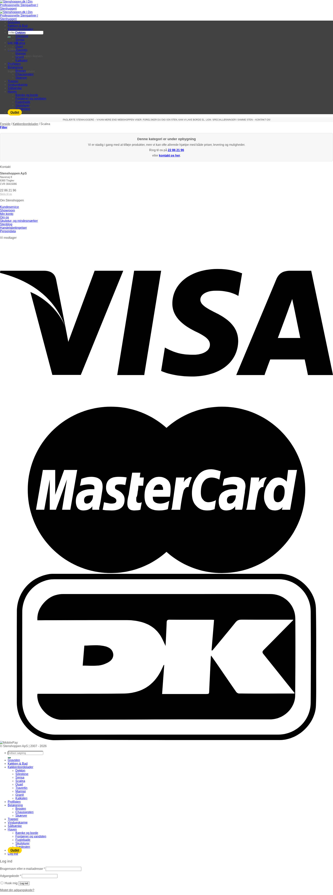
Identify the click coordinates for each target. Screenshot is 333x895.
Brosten (20, 70)
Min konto (6, 213)
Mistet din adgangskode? (17, 890)
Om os (4, 217)
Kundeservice (9, 207)
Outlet (14, 112)
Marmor (20, 53)
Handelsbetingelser (13, 227)
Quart (19, 46)
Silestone (21, 36)
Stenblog (6, 224)
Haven (12, 91)
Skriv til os (6, 194)
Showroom (7, 210)
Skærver (21, 77)
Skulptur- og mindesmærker (19, 220)
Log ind (24, 883)
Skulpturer (22, 105)
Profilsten (14, 63)
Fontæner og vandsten (30, 98)
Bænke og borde (26, 95)
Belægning (15, 67)
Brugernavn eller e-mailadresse (22, 868)
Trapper (13, 81)
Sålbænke (15, 88)
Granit (19, 57)
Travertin (21, 50)
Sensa (19, 39)
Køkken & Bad (18, 25)
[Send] (9, 37)
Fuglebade (22, 102)
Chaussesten (24, 74)
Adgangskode (10, 875)
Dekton (20, 32)
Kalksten (21, 60)
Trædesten (22, 109)
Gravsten (14, 22)
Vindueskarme (18, 84)
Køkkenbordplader (20, 29)
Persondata (8, 231)
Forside (5, 124)
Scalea (20, 43)
